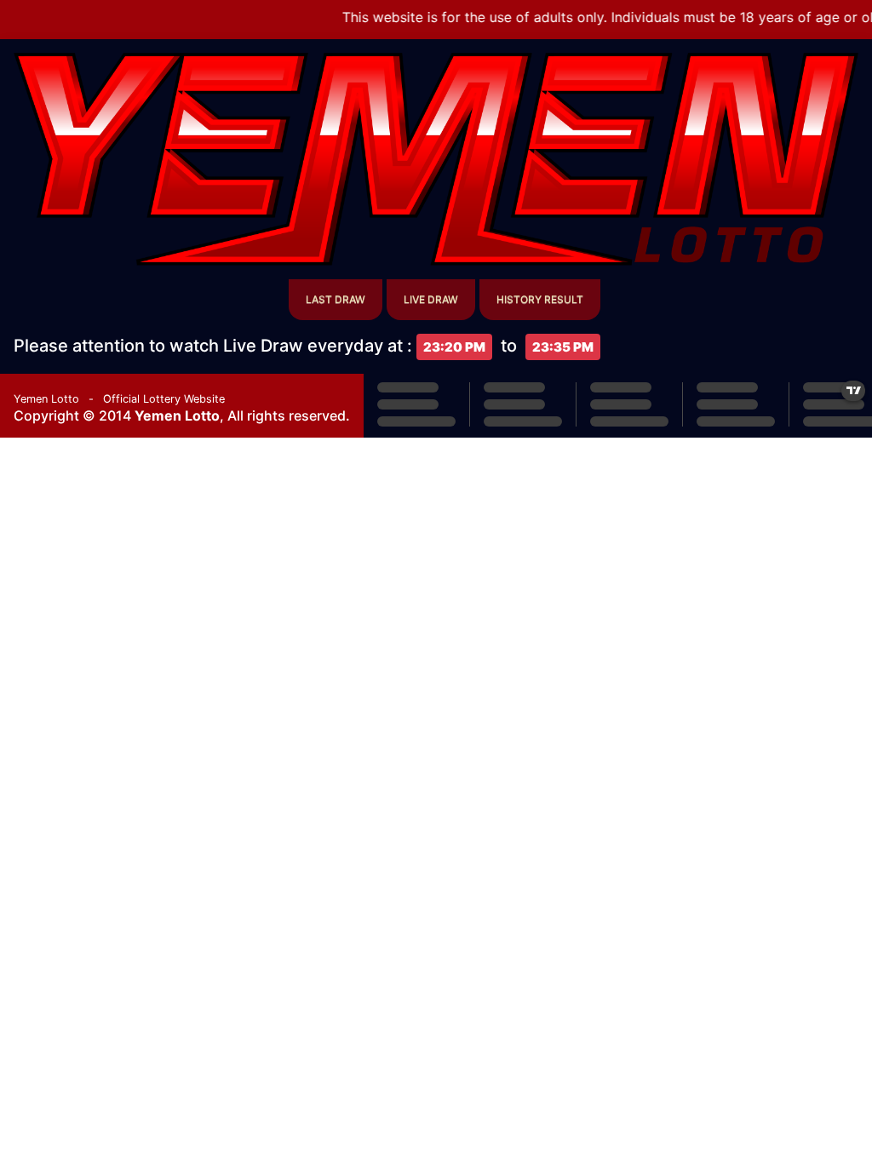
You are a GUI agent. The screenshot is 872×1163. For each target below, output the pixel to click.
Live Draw (431, 299)
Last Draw (335, 299)
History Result (539, 299)
